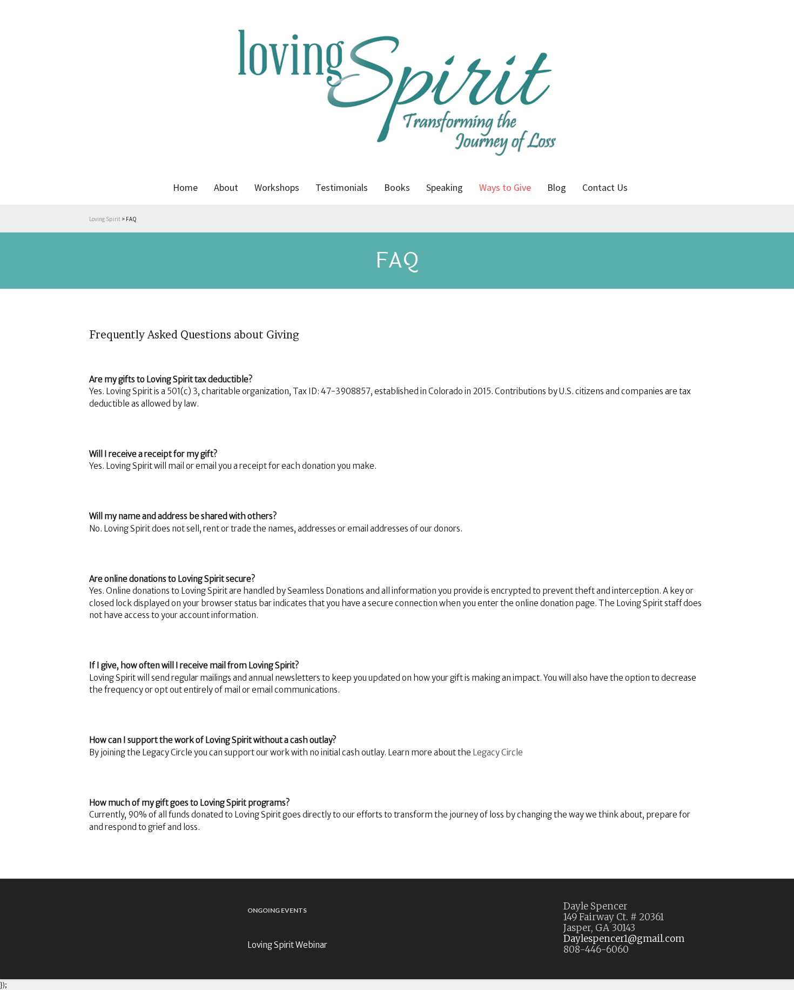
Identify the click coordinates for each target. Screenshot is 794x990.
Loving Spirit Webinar (287, 945)
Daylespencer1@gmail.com (623, 939)
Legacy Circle (498, 752)
